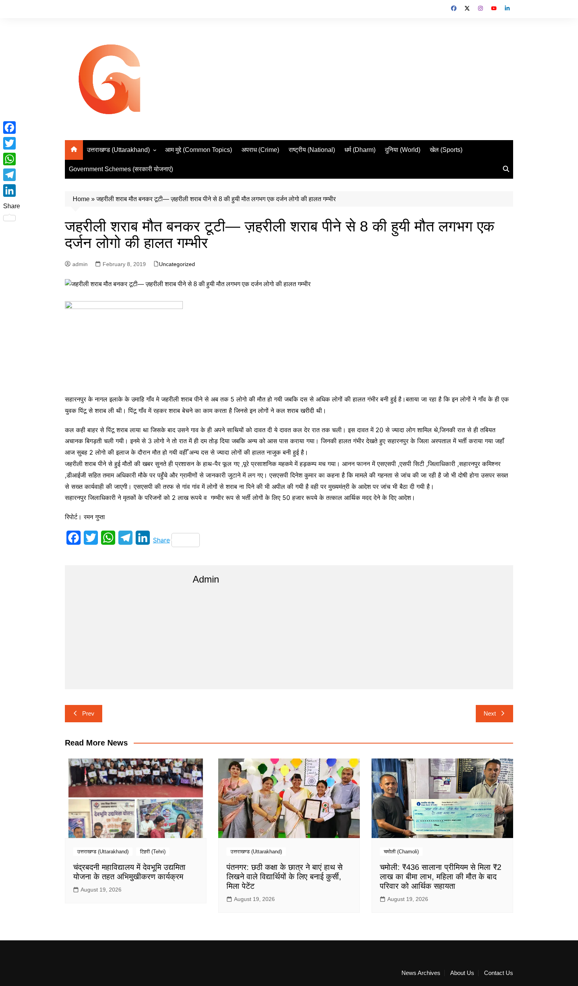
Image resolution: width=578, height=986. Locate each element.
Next (490, 713)
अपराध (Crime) (260, 149)
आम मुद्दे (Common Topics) (198, 149)
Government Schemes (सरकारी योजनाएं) (121, 169)
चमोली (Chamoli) (401, 852)
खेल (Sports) (446, 149)
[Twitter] (12, 143)
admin (80, 264)
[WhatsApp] (12, 159)
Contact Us (498, 973)
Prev (88, 713)
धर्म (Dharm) (360, 149)
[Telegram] (12, 175)
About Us (462, 973)
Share (161, 540)
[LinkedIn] (12, 190)
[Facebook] (12, 127)
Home (81, 199)
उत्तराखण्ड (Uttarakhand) (118, 149)
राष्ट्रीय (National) (312, 149)
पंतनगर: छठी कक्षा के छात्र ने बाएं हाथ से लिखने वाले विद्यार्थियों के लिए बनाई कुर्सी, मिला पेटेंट (284, 876)
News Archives (420, 973)
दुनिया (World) (402, 149)
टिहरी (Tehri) (153, 852)
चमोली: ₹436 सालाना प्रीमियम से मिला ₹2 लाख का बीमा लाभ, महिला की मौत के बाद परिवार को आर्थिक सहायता (440, 876)
